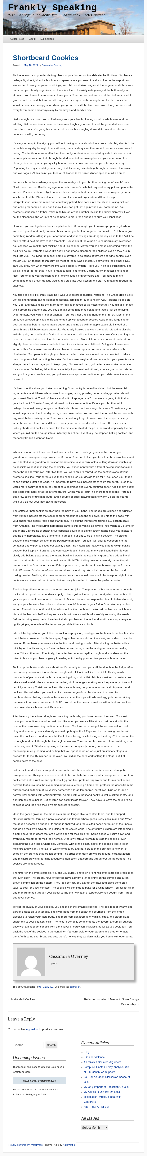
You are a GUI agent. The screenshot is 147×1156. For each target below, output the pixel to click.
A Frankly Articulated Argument (102, 1062)
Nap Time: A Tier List (96, 1106)
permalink (75, 987)
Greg (86, 1052)
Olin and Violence (94, 1057)
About (32, 39)
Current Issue (17, 39)
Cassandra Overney (52, 65)
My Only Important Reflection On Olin (106, 1087)
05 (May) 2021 (46, 987)
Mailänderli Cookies (21, 999)
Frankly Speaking (52, 8)
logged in (31, 1029)
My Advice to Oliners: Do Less (101, 1092)
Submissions (47, 39)
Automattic (69, 1144)
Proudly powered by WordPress (25, 1144)
